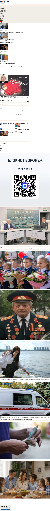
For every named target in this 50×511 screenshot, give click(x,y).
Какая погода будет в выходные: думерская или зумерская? (6, 42)
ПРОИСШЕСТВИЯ (2, 14)
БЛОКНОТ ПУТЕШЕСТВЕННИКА (3, 7)
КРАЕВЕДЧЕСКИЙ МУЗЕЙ (3, 10)
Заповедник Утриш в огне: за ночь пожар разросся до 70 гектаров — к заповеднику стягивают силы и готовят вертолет (11, 248)
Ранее (6, 110)
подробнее (5, 143)
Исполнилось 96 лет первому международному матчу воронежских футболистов (30, 248)
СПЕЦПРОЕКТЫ (2, 15)
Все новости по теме (2, 30)
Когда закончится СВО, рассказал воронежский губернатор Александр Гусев (27, 379)
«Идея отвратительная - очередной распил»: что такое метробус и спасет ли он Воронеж (10, 41)
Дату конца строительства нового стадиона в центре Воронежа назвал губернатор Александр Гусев (10, 379)
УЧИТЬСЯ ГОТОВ (4, 19)
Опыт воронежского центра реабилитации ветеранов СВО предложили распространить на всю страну (35, 417)
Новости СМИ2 (1, 137)
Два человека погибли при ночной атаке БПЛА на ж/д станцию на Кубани (7, 419)
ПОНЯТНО (5, 509)
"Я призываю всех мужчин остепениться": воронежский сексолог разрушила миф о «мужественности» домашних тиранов (13, 52)
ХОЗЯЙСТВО (1, 17)
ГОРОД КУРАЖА (2, 8)
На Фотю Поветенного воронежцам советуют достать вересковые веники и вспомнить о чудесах (23, 419)
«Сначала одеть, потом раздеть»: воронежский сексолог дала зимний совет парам (9, 53)
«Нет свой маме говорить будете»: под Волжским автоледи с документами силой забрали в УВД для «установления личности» (12, 417)
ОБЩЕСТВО (1, 13)
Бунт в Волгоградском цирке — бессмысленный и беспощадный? (7, 381)
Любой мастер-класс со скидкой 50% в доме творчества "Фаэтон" (7, 63)
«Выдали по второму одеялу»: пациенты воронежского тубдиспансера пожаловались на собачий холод (11, 32)
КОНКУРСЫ (1, 9)
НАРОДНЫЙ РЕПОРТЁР (3, 11)
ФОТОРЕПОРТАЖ (2, 16)
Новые (1, 110)
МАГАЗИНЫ (3, 22)
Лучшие (4, 110)
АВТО (0, 6)
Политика (1, 74)
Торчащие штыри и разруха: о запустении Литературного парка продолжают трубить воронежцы (10, 31)
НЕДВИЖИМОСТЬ (2, 12)
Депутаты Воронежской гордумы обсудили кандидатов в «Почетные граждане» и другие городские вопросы (25, 381)
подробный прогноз (2, 143)
